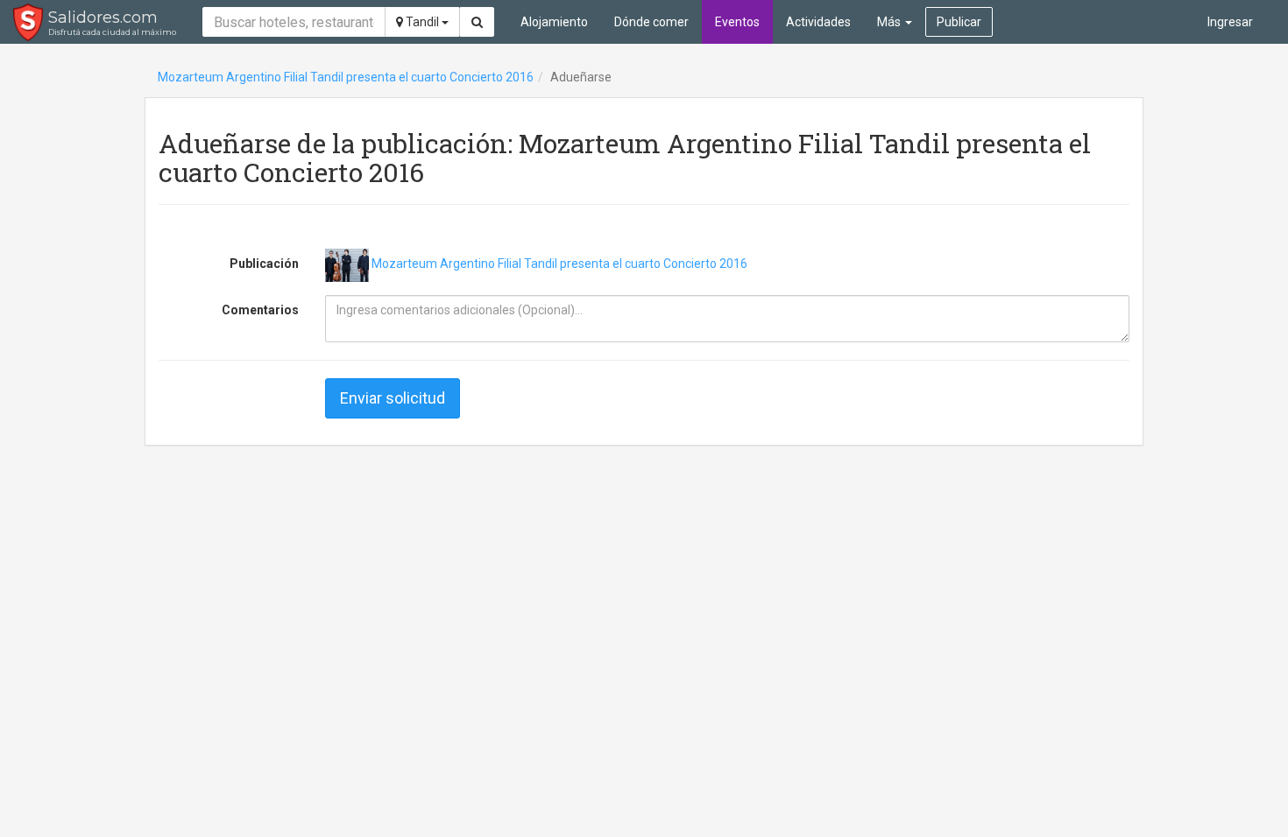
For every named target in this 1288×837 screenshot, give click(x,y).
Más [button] (890, 22)
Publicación (264, 264)
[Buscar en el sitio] (477, 22)
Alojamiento (554, 22)
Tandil (422, 22)
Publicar (959, 22)
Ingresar (1230, 22)
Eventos (737, 22)
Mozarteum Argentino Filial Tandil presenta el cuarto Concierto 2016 (346, 77)
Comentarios (260, 310)
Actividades (818, 22)
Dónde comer (651, 22)
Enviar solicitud (392, 398)
